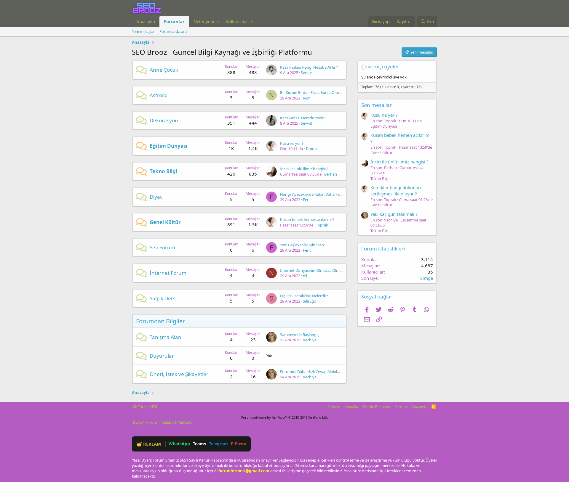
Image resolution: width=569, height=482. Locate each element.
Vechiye (310, 340)
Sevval (306, 123)
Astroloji (159, 95)
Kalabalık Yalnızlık (177, 422)
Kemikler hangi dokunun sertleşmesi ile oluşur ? (395, 190)
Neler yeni (204, 21)
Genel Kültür (165, 222)
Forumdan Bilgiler (160, 321)
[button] (218, 21)
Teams (199, 443)
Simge (306, 72)
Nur (306, 98)
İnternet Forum (168, 272)
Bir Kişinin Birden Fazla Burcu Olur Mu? (314, 92)
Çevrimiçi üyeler (380, 66)
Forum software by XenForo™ (284, 417)
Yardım (401, 406)
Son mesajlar (376, 105)
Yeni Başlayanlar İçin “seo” (302, 245)
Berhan (330, 174)
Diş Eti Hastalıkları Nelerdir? (304, 295)
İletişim (333, 406)
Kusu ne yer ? (291, 143)
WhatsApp (179, 443)
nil (305, 275)
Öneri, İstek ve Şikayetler (179, 374)
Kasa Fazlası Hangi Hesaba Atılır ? (309, 67)
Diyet (156, 196)
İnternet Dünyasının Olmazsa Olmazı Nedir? (318, 270)
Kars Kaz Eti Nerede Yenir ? (303, 117)
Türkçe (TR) (147, 406)
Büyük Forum (145, 422)
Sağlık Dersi (163, 298)
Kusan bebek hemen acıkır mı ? (307, 219)
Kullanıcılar (237, 21)
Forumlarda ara (173, 31)
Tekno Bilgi (163, 171)
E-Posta (238, 443)
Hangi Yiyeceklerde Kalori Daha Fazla (312, 194)
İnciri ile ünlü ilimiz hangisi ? (304, 168)
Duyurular (162, 355)
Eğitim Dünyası (168, 145)
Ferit (307, 199)
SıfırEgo (309, 301)
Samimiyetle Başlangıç (299, 334)
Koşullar (351, 406)
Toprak (312, 148)
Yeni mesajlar (143, 31)
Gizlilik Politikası (377, 406)
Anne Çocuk (164, 69)
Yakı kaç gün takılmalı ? (394, 214)
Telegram (218, 443)
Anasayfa (145, 21)
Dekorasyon (164, 120)
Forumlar (174, 21)
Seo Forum (162, 247)
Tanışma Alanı (166, 337)
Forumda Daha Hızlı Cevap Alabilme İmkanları (320, 371)
